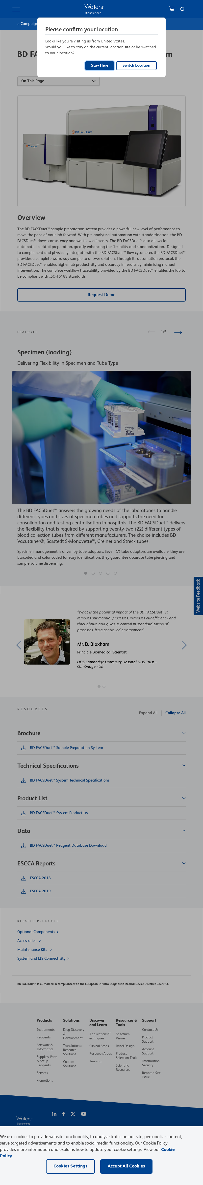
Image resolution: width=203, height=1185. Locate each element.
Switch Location (136, 66)
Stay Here (99, 66)
